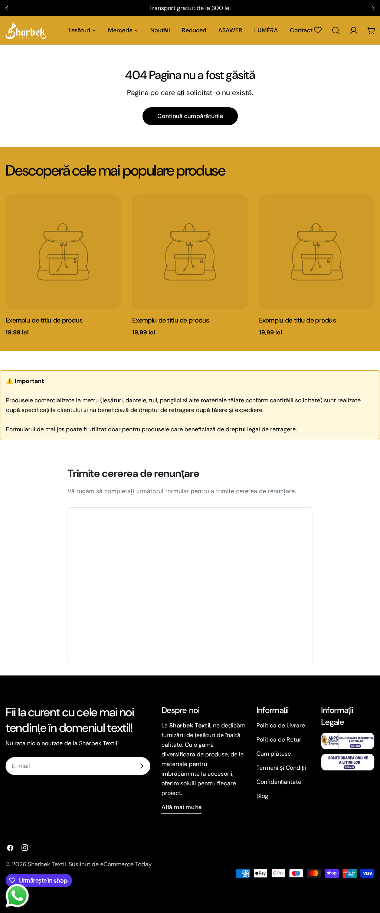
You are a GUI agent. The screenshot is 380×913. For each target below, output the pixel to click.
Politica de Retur (278, 739)
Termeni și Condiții (281, 768)
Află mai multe (181, 807)
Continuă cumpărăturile (190, 116)
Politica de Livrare (280, 725)
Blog (262, 796)
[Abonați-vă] (142, 766)
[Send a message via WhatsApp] (17, 895)
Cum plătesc (273, 753)
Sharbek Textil (47, 864)
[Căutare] (335, 30)
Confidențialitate (278, 782)
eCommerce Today (126, 864)
